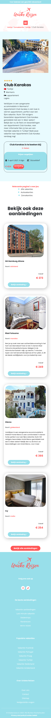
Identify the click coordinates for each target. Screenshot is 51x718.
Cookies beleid (31, 715)
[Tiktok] (28, 588)
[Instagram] (23, 588)
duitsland (14, 266)
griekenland (15, 427)
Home (9, 27)
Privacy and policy (18, 715)
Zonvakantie (19, 27)
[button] (25, 23)
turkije (28, 27)
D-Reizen (25, 148)
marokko (14, 338)
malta (12, 516)
